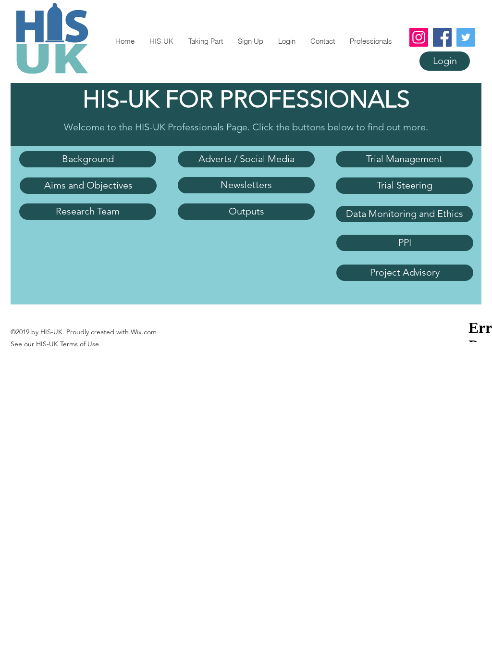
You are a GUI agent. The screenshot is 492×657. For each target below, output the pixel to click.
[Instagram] (418, 37)
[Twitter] (465, 37)
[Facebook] (442, 37)
